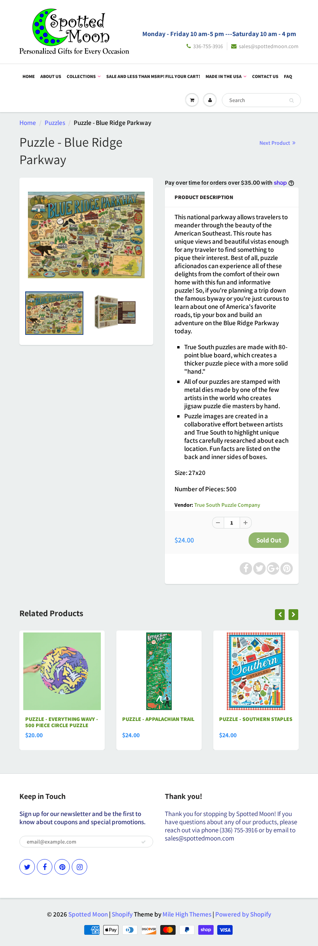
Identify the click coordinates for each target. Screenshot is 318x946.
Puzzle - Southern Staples (255, 719)
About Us (50, 76)
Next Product (275, 142)
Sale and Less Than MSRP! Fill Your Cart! (153, 76)
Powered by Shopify (243, 914)
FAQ (288, 76)
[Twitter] (27, 867)
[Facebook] (44, 867)
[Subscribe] (143, 842)
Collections (81, 76)
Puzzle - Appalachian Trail (158, 719)
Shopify (122, 914)
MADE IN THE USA (224, 76)
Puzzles (55, 122)
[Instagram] (79, 867)
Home (28, 76)
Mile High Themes (186, 914)
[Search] (291, 100)
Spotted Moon (88, 914)
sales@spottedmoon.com (269, 46)
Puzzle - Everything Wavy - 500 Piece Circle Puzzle (61, 722)
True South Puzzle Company (227, 504)
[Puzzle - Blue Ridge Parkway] (86, 235)
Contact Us (265, 76)
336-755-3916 (208, 46)
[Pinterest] (62, 867)
